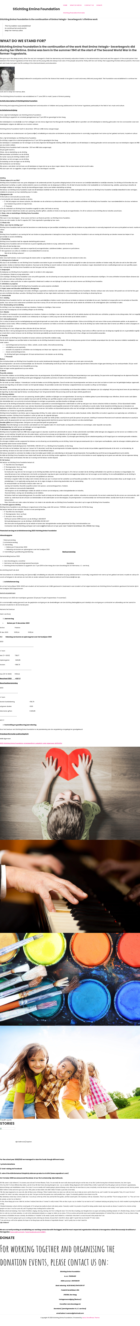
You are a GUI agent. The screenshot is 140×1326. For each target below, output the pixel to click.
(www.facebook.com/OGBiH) (61, 288)
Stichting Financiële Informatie (74, 13)
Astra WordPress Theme (91, 1318)
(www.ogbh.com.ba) (45, 288)
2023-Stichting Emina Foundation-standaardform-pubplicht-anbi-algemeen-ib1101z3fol (31, 743)
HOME (65, 5)
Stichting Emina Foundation (36, 9)
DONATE (99, 5)
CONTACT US (89, 5)
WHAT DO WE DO (76, 5)
